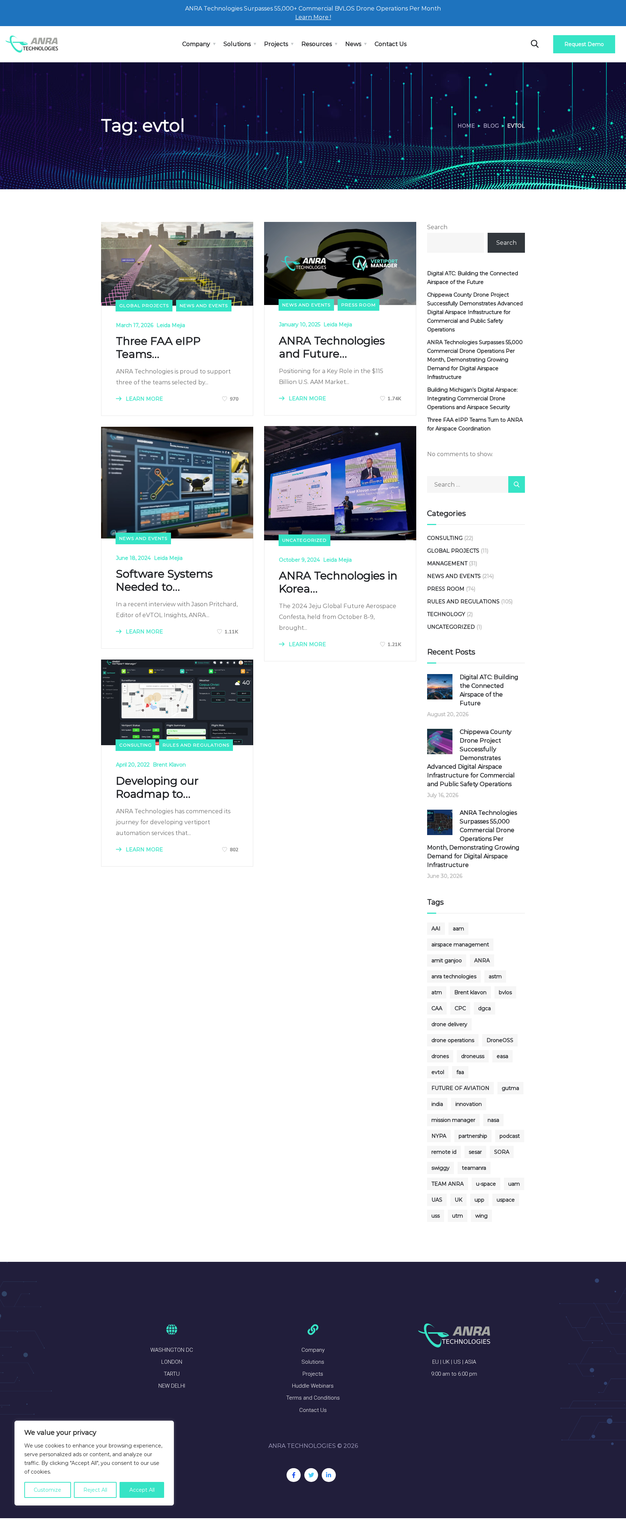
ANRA (482, 960)
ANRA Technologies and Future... (332, 347)
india (437, 1104)
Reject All (95, 1490)
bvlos (505, 992)
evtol (437, 1072)
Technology (446, 614)
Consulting (135, 745)
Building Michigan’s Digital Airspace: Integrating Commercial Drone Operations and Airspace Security (472, 398)
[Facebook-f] (293, 1475)
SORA (501, 1152)
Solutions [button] (237, 44)
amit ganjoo (446, 960)
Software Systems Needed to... (164, 580)
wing (481, 1216)
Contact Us (390, 44)
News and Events (204, 305)
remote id (443, 1152)
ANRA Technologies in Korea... (338, 582)
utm (457, 1216)
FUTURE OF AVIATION (460, 1088)
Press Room (358, 304)
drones (440, 1056)
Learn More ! (313, 17)
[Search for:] (476, 484)
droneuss (472, 1056)
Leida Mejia (170, 325)
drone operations (452, 1040)
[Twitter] (311, 1475)
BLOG (491, 126)
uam (514, 1184)
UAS (436, 1200)
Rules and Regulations (196, 745)
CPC (460, 1008)
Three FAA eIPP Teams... (158, 348)
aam (458, 928)
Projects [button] (276, 44)
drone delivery (449, 1024)
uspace (506, 1200)
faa (460, 1072)
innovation (468, 1104)
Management (447, 563)
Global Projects (144, 305)
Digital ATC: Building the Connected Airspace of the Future (472, 277)
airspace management (460, 944)
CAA (436, 1008)
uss (435, 1216)
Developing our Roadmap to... (157, 788)
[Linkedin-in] (328, 1475)
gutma (510, 1088)
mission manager (453, 1120)
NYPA (438, 1136)
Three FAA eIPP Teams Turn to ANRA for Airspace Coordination (475, 424)
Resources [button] (316, 44)
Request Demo (584, 44)
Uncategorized (304, 540)
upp (479, 1200)
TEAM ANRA (447, 1184)
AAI (436, 928)
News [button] (353, 44)
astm (495, 976)
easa (502, 1056)
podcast (510, 1136)
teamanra (474, 1168)
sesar (475, 1152)
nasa (493, 1120)
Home (466, 126)
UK (458, 1200)
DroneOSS (500, 1040)
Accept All (142, 1490)
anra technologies (453, 976)
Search (437, 227)
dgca (484, 1008)
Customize (47, 1490)
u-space (486, 1184)
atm (436, 992)
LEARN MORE (143, 399)
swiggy (440, 1168)
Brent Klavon (169, 764)
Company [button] (196, 44)
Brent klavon (470, 992)
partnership (473, 1136)
